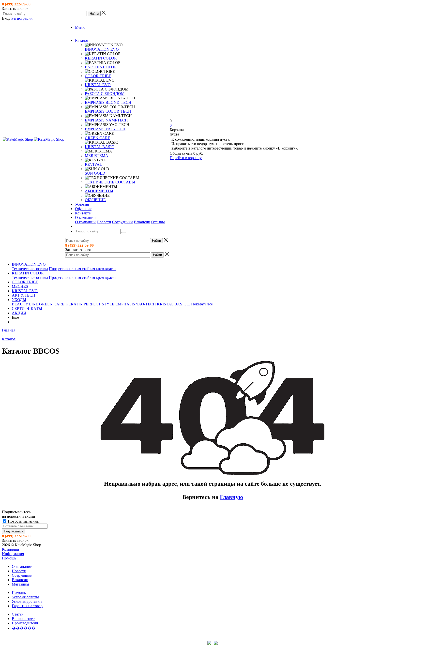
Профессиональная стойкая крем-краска (82, 269)
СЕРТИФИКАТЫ (27, 308)
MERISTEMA (96, 155)
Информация (13, 554)
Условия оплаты (25, 597)
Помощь (9, 558)
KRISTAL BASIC (99, 147)
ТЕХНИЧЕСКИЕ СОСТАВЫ (110, 182)
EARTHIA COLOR (101, 67)
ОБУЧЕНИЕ (95, 200)
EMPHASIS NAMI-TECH (106, 120)
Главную (231, 497)
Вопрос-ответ (23, 619)
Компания (10, 549)
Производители (25, 623)
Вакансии (142, 222)
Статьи (18, 614)
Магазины (20, 584)
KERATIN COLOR (101, 58)
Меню (80, 27)
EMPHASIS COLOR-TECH (108, 111)
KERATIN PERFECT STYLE (89, 304)
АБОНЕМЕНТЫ (99, 191)
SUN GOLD (95, 173)
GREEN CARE (97, 138)
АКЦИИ (19, 313)
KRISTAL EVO (98, 85)
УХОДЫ (19, 300)
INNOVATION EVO (102, 49)
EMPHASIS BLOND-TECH (108, 102)
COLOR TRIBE (98, 76)
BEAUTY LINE (25, 304)
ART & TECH (23, 295)
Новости (104, 222)
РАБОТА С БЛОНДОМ (104, 93)
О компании (85, 222)
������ (23, 628)
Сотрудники (122, 222)
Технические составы (30, 269)
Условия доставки (27, 601)
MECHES (20, 286)
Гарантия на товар (27, 606)
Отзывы (158, 222)
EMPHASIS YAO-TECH (105, 129)
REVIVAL (93, 164)
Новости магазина (23, 521)
